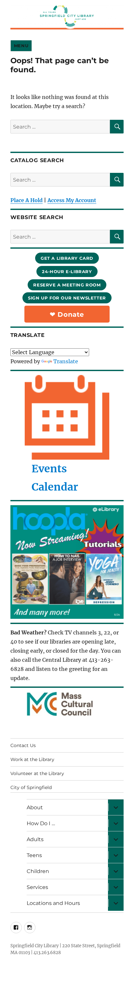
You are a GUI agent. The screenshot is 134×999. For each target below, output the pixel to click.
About (35, 807)
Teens (34, 855)
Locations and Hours (53, 903)
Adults (35, 839)
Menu (21, 45)
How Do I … (41, 823)
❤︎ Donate (67, 314)
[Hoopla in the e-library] (67, 562)
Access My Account (71, 200)
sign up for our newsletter (67, 297)
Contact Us (23, 745)
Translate (65, 361)
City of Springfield (31, 787)
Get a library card (67, 258)
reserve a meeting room (66, 284)
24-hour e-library (67, 271)
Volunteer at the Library (37, 773)
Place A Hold (26, 200)
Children (38, 871)
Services (37, 887)
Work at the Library (32, 759)
